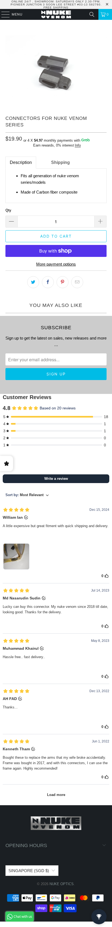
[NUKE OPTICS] (56, 14)
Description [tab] (21, 162)
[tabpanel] (55, 185)
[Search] (92, 14)
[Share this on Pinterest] (63, 282)
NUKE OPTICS (61, 884)
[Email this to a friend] (77, 282)
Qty (8, 210)
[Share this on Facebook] (48, 282)
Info (78, 145)
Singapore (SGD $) (28, 870)
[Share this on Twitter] (33, 282)
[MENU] (3, 14)
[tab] (42, 162)
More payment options (56, 264)
